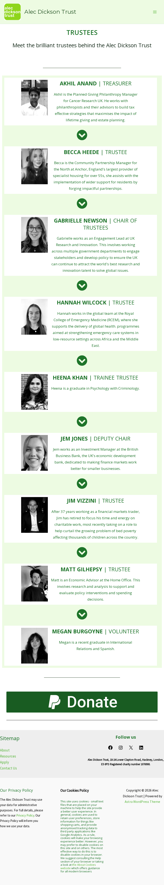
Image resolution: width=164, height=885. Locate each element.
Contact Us (8, 768)
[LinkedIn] (141, 748)
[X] (130, 748)
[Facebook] (110, 748)
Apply (4, 762)
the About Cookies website (78, 866)
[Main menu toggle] (155, 12)
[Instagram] (120, 748)
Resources (8, 756)
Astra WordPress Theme (142, 801)
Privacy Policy (25, 815)
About (5, 750)
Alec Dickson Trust (50, 11)
